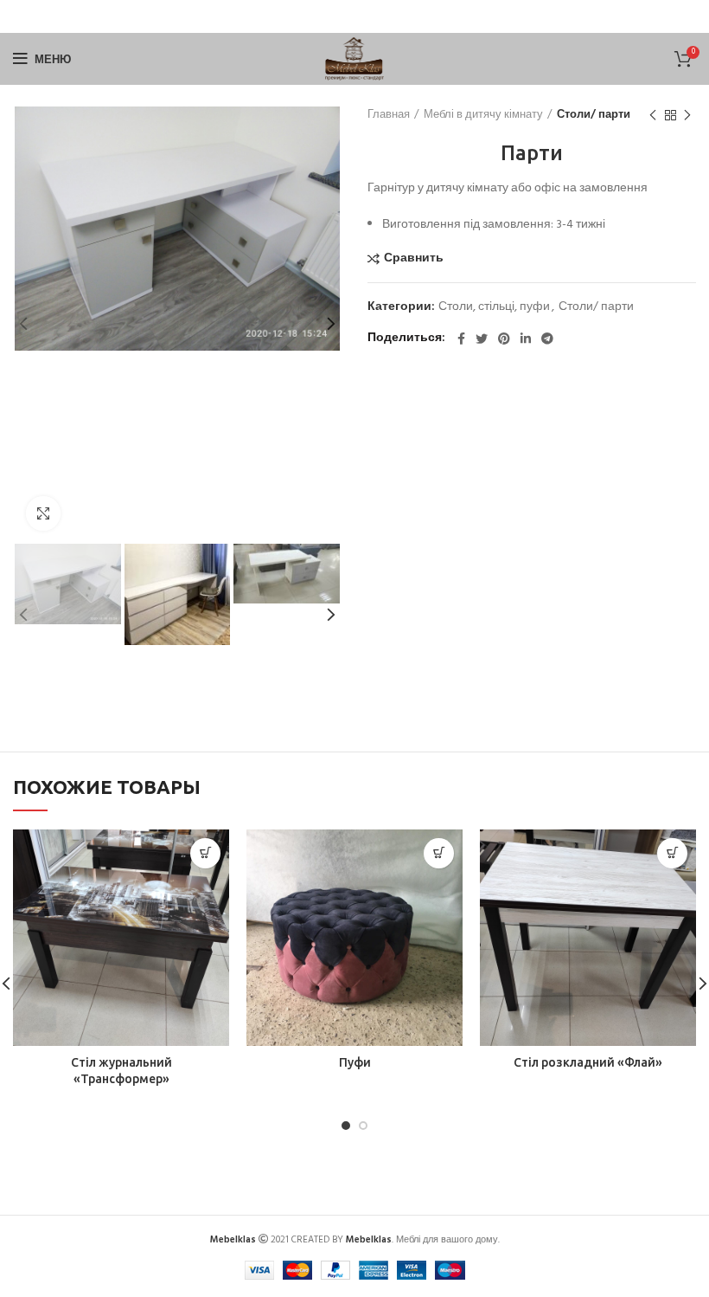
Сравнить (414, 259)
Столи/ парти (593, 115)
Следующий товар (687, 115)
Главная (388, 115)
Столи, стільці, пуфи (494, 307)
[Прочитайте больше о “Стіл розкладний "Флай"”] (672, 853)
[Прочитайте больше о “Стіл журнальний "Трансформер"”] (205, 853)
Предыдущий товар (652, 115)
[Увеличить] (43, 513)
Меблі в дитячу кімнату (483, 115)
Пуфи (355, 1062)
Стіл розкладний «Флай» (588, 1062)
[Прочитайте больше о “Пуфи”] (439, 853)
